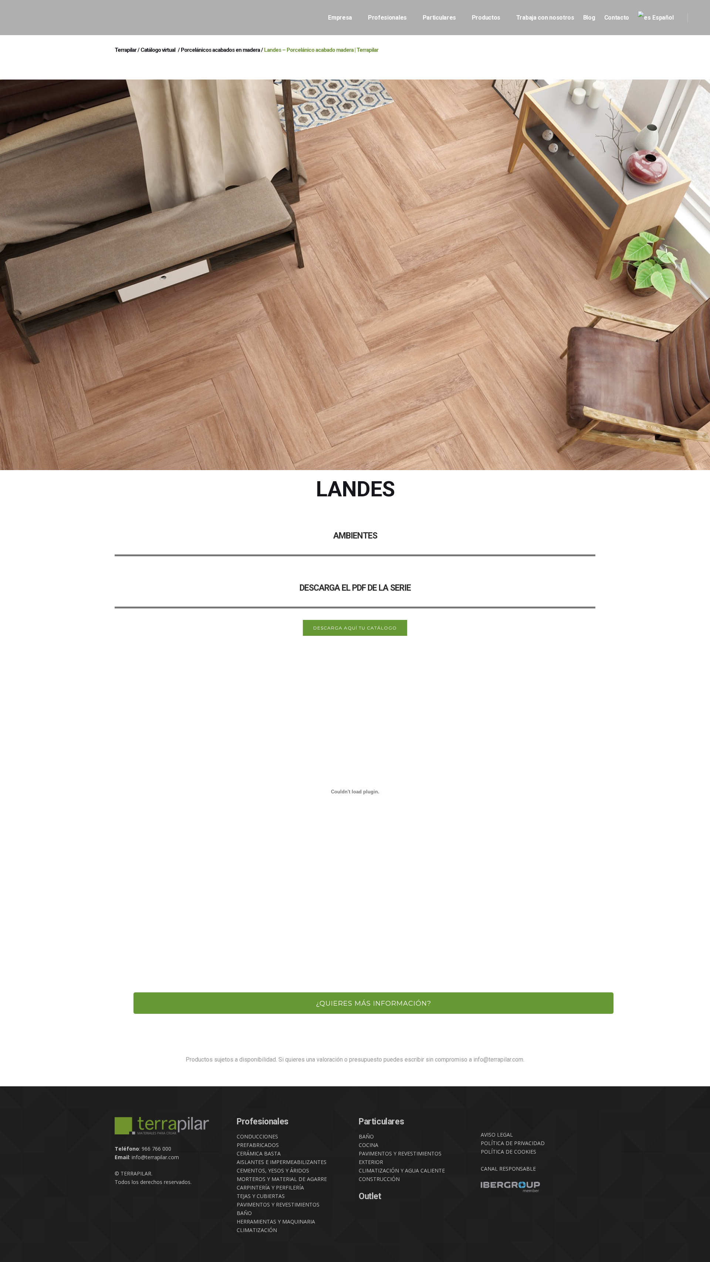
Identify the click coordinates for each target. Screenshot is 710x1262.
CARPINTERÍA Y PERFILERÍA (270, 1187)
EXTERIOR (371, 1161)
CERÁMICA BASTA (259, 1153)
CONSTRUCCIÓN (379, 1178)
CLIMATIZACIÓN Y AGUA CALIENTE (402, 1170)
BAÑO (244, 1213)
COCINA (368, 1144)
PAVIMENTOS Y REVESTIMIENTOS (278, 1204)
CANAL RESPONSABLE (508, 1168)
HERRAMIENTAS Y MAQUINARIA (276, 1221)
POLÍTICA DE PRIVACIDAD (513, 1143)
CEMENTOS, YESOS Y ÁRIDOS (273, 1170)
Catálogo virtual (158, 50)
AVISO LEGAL (497, 1134)
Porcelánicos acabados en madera (220, 50)
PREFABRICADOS (258, 1144)
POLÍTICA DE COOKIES (508, 1151)
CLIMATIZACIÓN (257, 1230)
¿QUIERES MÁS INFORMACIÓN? (373, 1003)
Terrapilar (125, 50)
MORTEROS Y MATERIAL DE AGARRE (282, 1178)
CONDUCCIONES (257, 1136)
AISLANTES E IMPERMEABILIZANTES (282, 1161)
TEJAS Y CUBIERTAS (261, 1195)
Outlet (370, 1196)
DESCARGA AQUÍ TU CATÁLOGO (355, 628)
